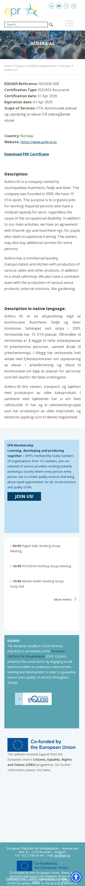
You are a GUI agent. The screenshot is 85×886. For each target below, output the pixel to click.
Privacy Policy (47, 878)
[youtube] (59, 6)
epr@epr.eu (62, 855)
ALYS (65, 882)
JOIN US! (24, 496)
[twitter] (73, 6)
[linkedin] (51, 6)
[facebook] (66, 6)
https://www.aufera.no (38, 142)
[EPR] (25, 9)
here (46, 770)
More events (63, 599)
